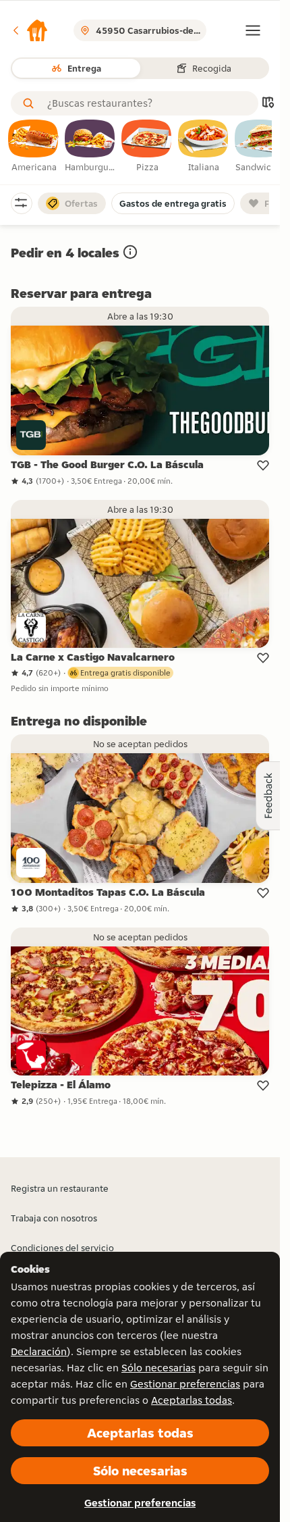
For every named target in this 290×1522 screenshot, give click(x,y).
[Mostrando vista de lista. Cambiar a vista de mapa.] (268, 103)
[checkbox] (33, 147)
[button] (30, 30)
